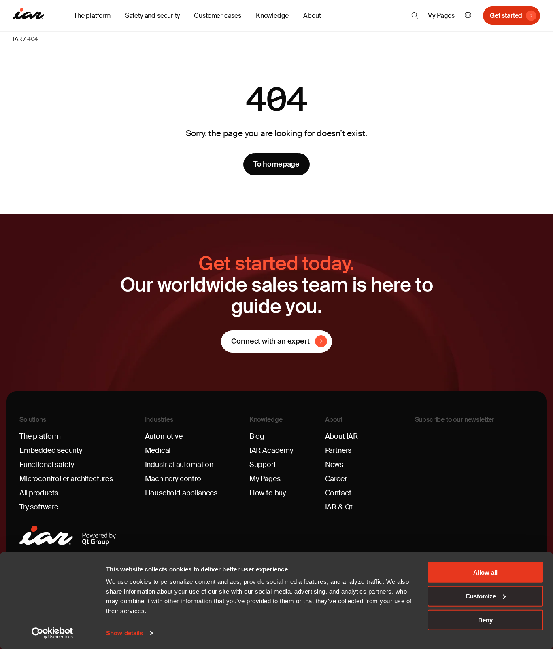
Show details (124, 633)
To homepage (276, 164)
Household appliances (181, 493)
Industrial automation (179, 464)
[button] (414, 15)
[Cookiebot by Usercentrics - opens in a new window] (52, 633)
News (334, 464)
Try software (38, 507)
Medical (158, 450)
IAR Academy (271, 450)
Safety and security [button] (152, 15)
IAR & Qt (339, 507)
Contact (338, 493)
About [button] (312, 15)
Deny (485, 619)
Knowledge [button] (272, 15)
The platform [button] (92, 15)
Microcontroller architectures (66, 479)
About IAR (341, 436)
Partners (338, 450)
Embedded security (50, 450)
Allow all (485, 572)
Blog (256, 436)
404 (32, 38)
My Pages (441, 15)
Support (262, 464)
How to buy (267, 493)
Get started (506, 15)
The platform (40, 436)
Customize (481, 596)
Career (336, 479)
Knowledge (266, 419)
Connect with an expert (270, 341)
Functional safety (46, 464)
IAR (17, 38)
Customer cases (217, 15)
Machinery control (174, 479)
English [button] (468, 15)
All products (38, 493)
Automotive (164, 436)
